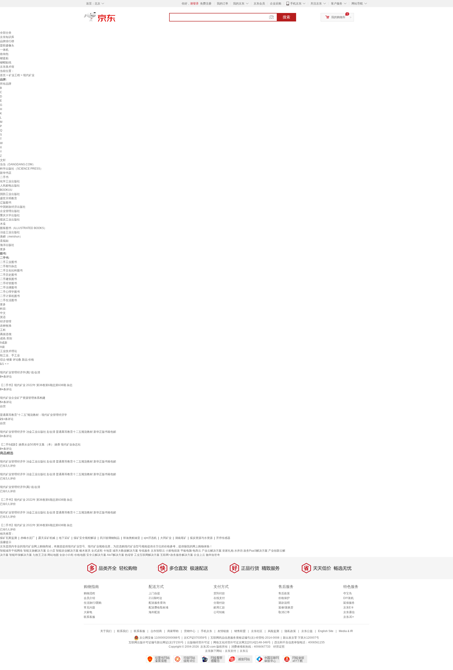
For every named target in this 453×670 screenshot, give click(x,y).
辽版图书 (5, 202)
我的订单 (222, 3)
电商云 (197, 550)
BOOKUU (6, 189)
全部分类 (5, 32)
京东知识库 (7, 37)
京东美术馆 (7, 66)
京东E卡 (348, 607)
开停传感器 (223, 538)
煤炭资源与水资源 (201, 538)
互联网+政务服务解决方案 (176, 555)
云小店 (51, 550)
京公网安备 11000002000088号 (159, 637)
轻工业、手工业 (10, 355)
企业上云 (199, 555)
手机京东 (296, 3)
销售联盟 (240, 631)
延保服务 (349, 602)
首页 (3, 75)
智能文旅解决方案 (34, 550)
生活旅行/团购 (92, 602)
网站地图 (53, 555)
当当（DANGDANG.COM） (17, 164)
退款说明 (284, 602)
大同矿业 (166, 538)
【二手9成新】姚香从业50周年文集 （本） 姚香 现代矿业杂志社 (40, 444)
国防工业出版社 (10, 194)
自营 (3, 406)
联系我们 (122, 631)
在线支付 (219, 598)
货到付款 (219, 593)
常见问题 (89, 607)
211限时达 (155, 598)
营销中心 (189, 631)
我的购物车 (338, 17)
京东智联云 (158, 550)
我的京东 (238, 3)
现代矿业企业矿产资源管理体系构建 (22, 398)
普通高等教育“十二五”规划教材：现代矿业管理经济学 (33, 414)
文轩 (3, 160)
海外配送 (154, 612)
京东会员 (259, 3)
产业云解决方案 (212, 550)
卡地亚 (107, 550)
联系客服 (89, 617)
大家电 (88, 612)
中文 (3, 313)
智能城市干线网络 (11, 550)
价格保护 (284, 598)
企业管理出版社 (10, 211)
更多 (3, 249)
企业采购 (275, 3)
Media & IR (346, 631)
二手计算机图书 (10, 296)
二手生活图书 (8, 300)
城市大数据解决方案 (125, 550)
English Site (325, 631)
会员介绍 (89, 598)
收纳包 (4, 54)
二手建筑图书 (8, 279)
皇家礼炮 (228, 550)
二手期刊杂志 (8, 266)
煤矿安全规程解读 (85, 538)
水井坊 (238, 550)
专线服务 (144, 550)
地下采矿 (64, 538)
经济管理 (5, 321)
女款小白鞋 (66, 555)
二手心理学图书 (10, 291)
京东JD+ (348, 617)
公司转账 (219, 612)
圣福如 (4, 240)
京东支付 (230, 651)
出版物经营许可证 (198, 642)
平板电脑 (186, 550)
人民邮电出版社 (10, 185)
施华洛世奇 (213, 555)
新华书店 (5, 173)
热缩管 (129, 555)
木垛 (3, 223)
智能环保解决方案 (20, 555)
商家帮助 (173, 631)
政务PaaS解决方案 (255, 550)
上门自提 (154, 593)
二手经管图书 (8, 283)
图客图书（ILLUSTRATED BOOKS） (23, 228)
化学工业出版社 (10, 181)
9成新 (3, 342)
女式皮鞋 (97, 550)
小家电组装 (173, 550)
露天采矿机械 (46, 538)
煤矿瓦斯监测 (8, 538)
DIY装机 (348, 598)
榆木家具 (85, 550)
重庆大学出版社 (10, 215)
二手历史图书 (8, 274)
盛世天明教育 (8, 198)
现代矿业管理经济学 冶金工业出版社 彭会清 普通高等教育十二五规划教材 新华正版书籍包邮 (58, 431)
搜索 (286, 17)
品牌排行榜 (7, 41)
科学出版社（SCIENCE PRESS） (21, 168)
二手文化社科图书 (11, 270)
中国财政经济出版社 (12, 206)
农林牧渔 (5, 325)
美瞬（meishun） (11, 236)
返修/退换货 (285, 607)
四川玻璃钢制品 (110, 538)
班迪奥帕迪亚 (131, 538)
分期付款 (219, 602)
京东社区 (256, 631)
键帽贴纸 (5, 62)
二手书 (4, 177)
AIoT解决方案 (115, 555)
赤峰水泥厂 (28, 538)
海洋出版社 (7, 245)
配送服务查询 (157, 602)
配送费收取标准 (158, 607)
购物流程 (89, 593)
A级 (2, 347)
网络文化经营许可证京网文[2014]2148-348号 (242, 642)
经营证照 (279, 646)
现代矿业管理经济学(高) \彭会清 (20, 372)
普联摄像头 (7, 45)
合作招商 (156, 631)
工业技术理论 (8, 351)
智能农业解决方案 (67, 550)
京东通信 (349, 612)
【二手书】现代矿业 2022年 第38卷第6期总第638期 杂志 (36, 385)
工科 (3, 330)
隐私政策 (290, 631)
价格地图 (80, 555)
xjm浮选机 (150, 538)
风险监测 (273, 631)
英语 (3, 317)
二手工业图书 (8, 262)
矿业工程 (14, 75)
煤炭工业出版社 (10, 219)
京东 (115, 19)
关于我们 (106, 631)
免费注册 (205, 3)
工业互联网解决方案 (146, 555)
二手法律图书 (8, 287)
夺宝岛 (347, 593)
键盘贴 (4, 58)
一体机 (4, 49)
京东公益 (307, 631)
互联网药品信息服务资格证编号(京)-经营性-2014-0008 (244, 637)
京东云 (244, 651)
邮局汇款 (219, 607)
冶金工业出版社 (10, 232)
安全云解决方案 (96, 555)
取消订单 (284, 612)
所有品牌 (5, 83)
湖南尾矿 (180, 538)
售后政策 (284, 593)
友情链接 (223, 631)
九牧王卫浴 (40, 555)
